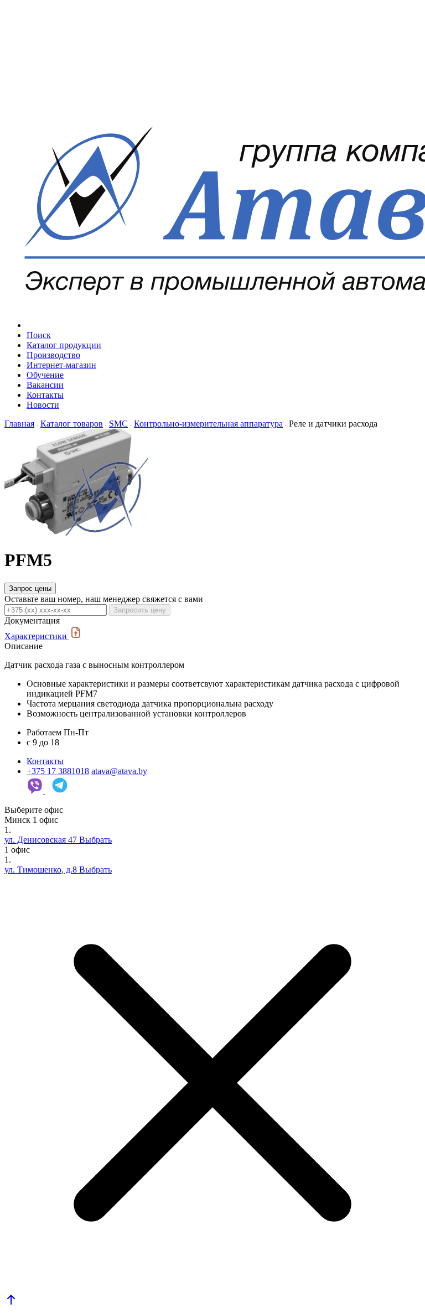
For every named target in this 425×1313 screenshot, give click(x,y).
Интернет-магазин (61, 365)
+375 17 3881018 (58, 771)
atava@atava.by (119, 771)
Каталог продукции (64, 345)
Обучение (45, 375)
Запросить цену (139, 610)
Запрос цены (30, 588)
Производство (53, 355)
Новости (43, 404)
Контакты (45, 394)
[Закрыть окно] (212, 1084)
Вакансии (45, 385)
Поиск (39, 335)
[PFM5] (76, 533)
